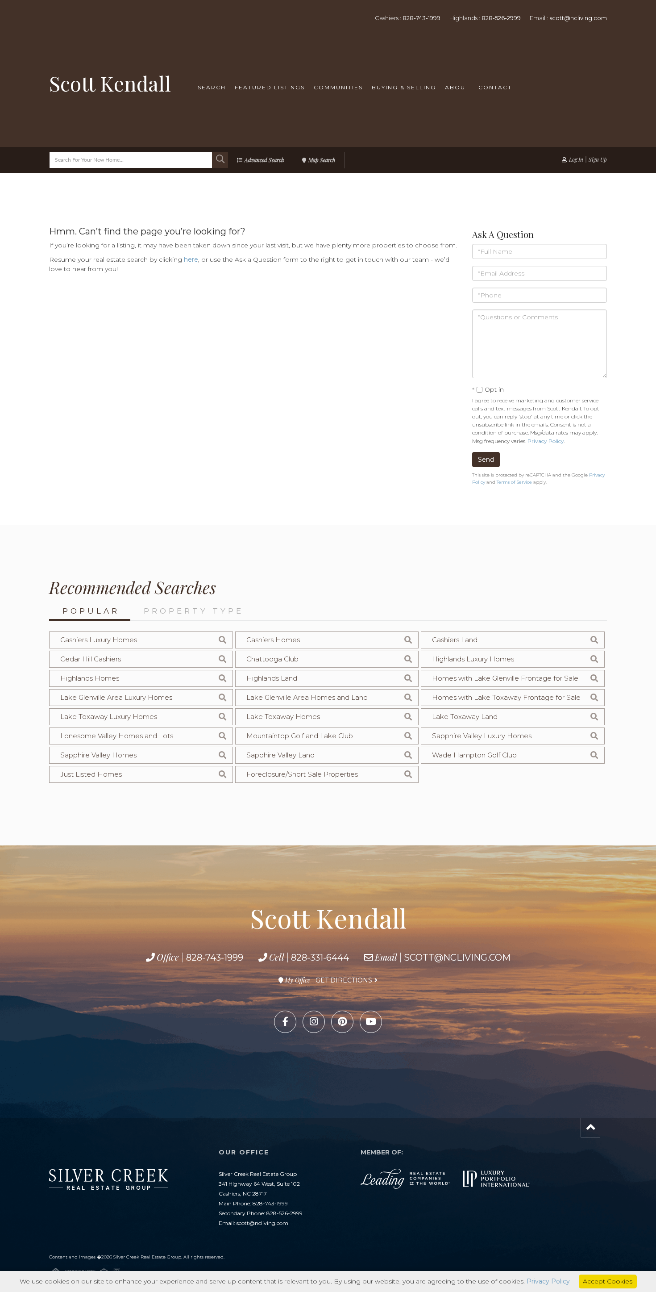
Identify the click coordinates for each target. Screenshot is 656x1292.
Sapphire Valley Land (280, 755)
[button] (220, 160)
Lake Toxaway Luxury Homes (108, 716)
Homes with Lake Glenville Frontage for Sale (505, 678)
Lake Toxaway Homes (283, 716)
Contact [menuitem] (495, 87)
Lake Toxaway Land (465, 716)
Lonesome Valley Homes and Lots (116, 736)
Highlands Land (271, 678)
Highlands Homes (89, 678)
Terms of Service (514, 482)
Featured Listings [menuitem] (270, 87)
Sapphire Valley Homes (98, 755)
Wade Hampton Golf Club (474, 755)
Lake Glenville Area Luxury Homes (116, 697)
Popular (91, 610)
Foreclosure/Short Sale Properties (302, 774)
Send (486, 460)
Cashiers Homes (273, 640)
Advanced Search (264, 159)
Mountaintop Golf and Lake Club (299, 736)
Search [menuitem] (212, 87)
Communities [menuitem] (338, 87)
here (191, 259)
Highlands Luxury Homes (473, 659)
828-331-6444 (320, 957)
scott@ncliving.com (578, 17)
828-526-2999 (501, 17)
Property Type (194, 610)
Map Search (321, 159)
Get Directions (344, 980)
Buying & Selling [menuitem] (404, 87)
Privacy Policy (545, 441)
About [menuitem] (457, 87)
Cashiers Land (454, 640)
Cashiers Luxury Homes (98, 640)
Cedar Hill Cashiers (90, 659)
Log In (576, 159)
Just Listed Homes (91, 774)
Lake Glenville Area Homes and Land (307, 697)
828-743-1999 (421, 17)
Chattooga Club (272, 659)
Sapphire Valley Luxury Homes (481, 736)
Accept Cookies (607, 1281)
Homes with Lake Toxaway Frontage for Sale (506, 697)
